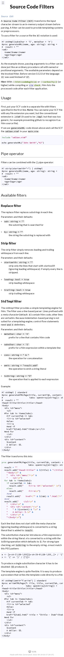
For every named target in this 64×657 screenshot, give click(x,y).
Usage (6, 98)
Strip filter (8, 243)
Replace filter (11, 206)
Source (4, 16)
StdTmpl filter (11, 301)
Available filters (13, 195)
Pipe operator (12, 153)
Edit (11, 16)
